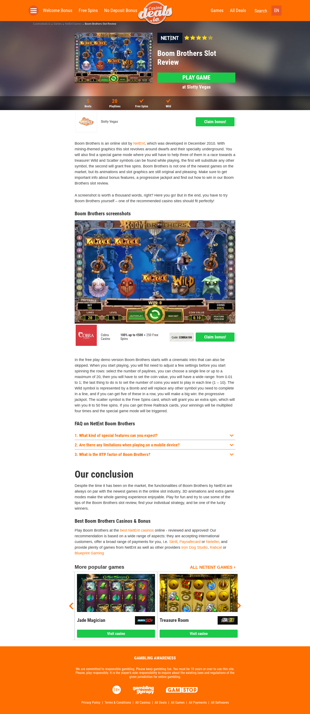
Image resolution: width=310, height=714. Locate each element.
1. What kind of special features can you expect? (116, 435)
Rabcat (216, 547)
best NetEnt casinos (137, 530)
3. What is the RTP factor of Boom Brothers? (112, 454)
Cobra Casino (105, 337)
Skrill (173, 542)
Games (217, 10)
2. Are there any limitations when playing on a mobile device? (127, 444)
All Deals (238, 10)
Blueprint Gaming (89, 553)
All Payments (198, 703)
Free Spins (88, 10)
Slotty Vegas (109, 122)
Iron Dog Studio (194, 547)
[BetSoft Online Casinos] (228, 620)
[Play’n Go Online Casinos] (145, 620)
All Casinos (142, 703)
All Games (178, 703)
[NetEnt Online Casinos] (169, 38)
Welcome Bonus (57, 10)
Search (261, 10)
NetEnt (139, 143)
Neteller (212, 542)
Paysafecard (190, 542)
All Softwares (220, 703)
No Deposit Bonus (120, 10)
